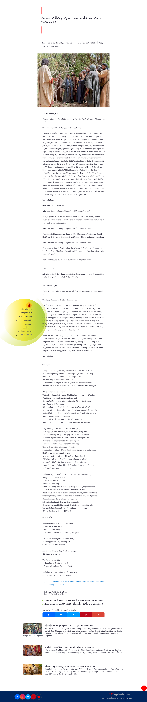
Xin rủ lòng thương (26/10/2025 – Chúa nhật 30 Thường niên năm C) (73, 604)
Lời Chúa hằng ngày (24, 320)
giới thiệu (21, 331)
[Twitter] (73, 614)
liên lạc (29, 331)
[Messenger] (61, 614)
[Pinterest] (86, 614)
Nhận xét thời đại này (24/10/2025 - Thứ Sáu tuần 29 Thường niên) (73, 600)
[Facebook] (48, 614)
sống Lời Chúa (26, 309)
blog (128, 695)
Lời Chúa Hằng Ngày (60, 592)
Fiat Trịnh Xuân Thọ (57, 594)
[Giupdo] (39, 697)
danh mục (27, 328)
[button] (144, 688)
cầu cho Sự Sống (25, 316)
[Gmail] (98, 614)
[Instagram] (22, 697)
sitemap (28, 324)
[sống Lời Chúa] (23, 305)
